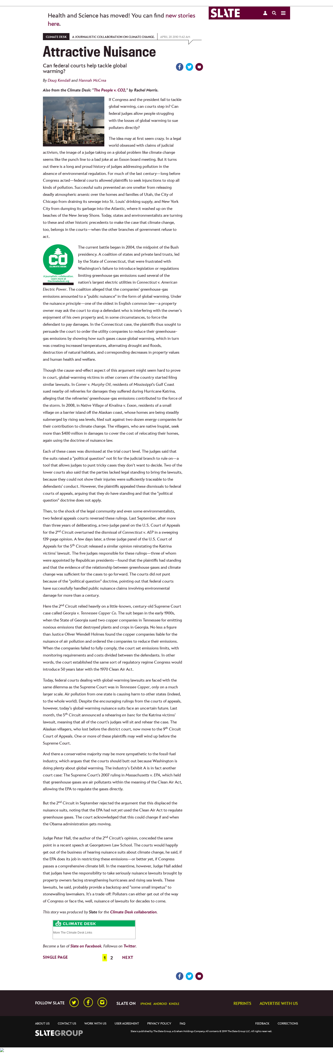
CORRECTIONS (288, 1024)
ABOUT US (42, 1024)
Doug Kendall (59, 80)
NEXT (127, 957)
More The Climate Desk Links (72, 932)
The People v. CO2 (109, 90)
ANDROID (160, 1004)
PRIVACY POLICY (159, 1024)
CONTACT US (67, 1024)
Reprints (242, 1003)
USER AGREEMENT (127, 1024)
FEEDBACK (262, 1024)
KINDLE (174, 1004)
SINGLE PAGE (55, 957)
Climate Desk (56, 37)
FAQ (182, 1024)
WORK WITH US (95, 1024)
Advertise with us (279, 1003)
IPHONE (145, 1004)
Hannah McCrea (92, 80)
